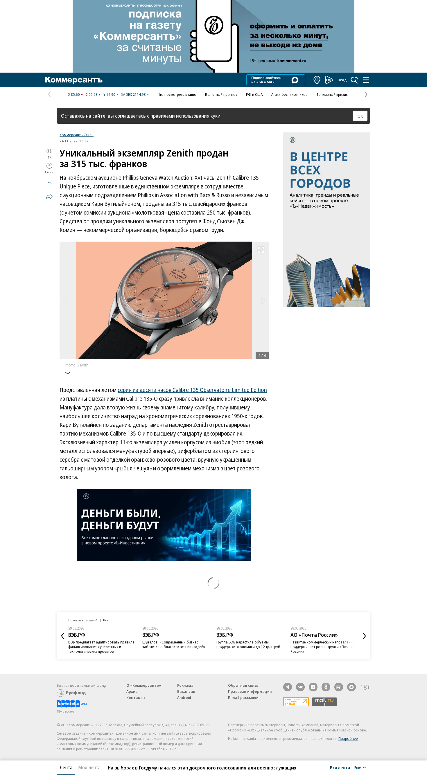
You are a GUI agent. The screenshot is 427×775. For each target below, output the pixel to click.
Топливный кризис (332, 94)
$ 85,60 (74, 94)
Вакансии (186, 691)
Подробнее (348, 738)
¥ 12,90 (109, 94)
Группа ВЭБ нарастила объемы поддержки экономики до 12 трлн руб (248, 644)
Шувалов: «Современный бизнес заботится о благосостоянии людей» (173, 644)
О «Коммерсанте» (143, 685)
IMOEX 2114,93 (133, 94)
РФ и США (254, 94)
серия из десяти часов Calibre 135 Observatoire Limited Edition (192, 390)
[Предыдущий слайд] (62, 636)
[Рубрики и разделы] (366, 79)
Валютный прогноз (221, 94)
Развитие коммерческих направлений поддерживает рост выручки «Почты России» (322, 646)
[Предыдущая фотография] (65, 300)
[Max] (351, 687)
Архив (131, 691)
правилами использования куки (185, 115)
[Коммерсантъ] (74, 80)
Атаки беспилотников (289, 94)
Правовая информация (250, 691)
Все (105, 620)
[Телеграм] (287, 687)
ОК (360, 116)
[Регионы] (317, 79)
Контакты (135, 697)
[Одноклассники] (326, 687)
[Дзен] (313, 687)
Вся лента (340, 767)
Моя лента (89, 767)
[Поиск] (354, 79)
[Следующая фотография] (263, 300)
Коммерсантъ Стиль (77, 134)
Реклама (185, 685)
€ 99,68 (92, 94)
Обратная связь (243, 685)
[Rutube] (338, 687)
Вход (342, 79)
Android (184, 697)
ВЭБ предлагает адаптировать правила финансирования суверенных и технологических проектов (101, 646)
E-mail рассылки (243, 697)
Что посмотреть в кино (176, 94)
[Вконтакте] (300, 687)
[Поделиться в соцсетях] (49, 196)
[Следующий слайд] (364, 636)
